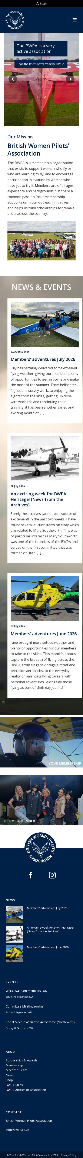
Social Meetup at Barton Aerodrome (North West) (40, 1022)
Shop (9, 1080)
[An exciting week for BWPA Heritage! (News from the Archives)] (45, 458)
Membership (14, 1065)
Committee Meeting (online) (25, 1006)
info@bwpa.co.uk (17, 1130)
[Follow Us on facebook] (30, 875)
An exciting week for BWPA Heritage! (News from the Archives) (38, 499)
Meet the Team (16, 1070)
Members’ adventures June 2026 (44, 634)
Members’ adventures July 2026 (43, 359)
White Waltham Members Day (26, 991)
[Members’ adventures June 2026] (45, 598)
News (10, 1075)
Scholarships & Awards (21, 1060)
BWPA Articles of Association (26, 1090)
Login (43, 3)
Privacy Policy (68, 1155)
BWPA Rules (14, 1085)
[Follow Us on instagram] (52, 875)
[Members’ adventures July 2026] (45, 324)
